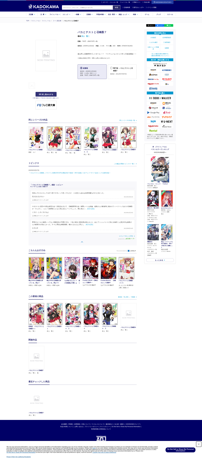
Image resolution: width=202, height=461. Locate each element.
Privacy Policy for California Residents (19, 457)
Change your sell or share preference (104, 452)
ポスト (152, 25)
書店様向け (109, 424)
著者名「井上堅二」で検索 (126, 297)
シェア (161, 25)
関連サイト (137, 2)
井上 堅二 (85, 36)
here (94, 448)
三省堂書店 (166, 42)
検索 (116, 7)
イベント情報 (151, 7)
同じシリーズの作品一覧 (127, 120)
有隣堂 (167, 48)
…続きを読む (90, 209)
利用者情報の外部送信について (101, 429)
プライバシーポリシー (92, 426)
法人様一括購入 (119, 424)
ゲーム (147, 14)
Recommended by (122, 250)
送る (169, 25)
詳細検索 (127, 7)
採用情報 (77, 424)
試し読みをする (47, 94)
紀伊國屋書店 (167, 37)
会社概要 (64, 424)
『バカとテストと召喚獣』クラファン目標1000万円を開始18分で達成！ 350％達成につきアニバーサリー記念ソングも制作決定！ (70, 173)
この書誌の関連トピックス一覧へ (124, 164)
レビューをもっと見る (126, 236)
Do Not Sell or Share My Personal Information (126, 426)
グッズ (158, 14)
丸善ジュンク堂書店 (153, 48)
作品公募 (147, 2)
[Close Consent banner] (198, 444)
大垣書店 (153, 37)
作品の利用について (66, 426)
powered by (121, 238)
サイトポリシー (105, 426)
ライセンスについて (98, 424)
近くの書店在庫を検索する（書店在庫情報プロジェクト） (160, 54)
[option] (38, 360)
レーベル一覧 (126, 2)
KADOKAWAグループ (133, 424)
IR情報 (70, 424)
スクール (170, 14)
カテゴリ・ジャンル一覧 (110, 2)
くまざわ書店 (153, 42)
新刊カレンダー (138, 7)
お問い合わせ (78, 426)
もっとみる (159, 260)
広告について (85, 424)
